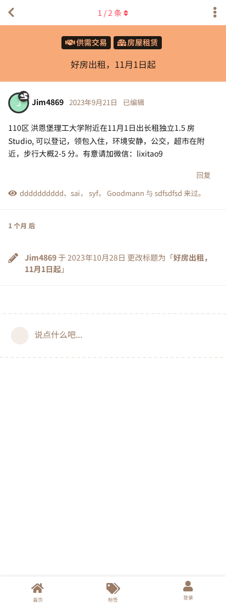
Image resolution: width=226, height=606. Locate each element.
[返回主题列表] (11, 12)
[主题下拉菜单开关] (215, 12)
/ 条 (110, 12)
